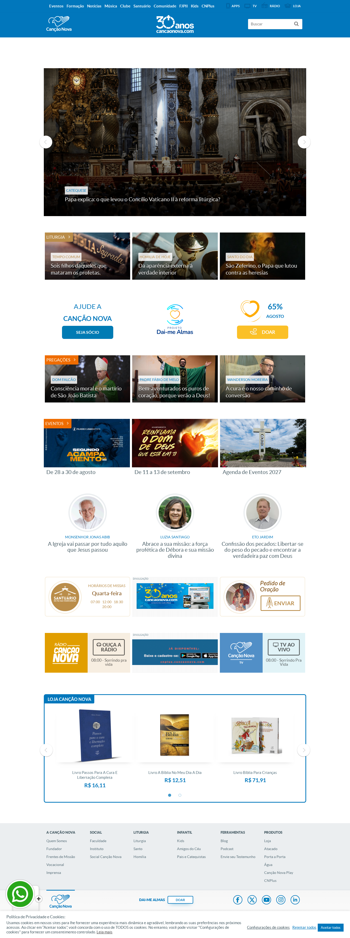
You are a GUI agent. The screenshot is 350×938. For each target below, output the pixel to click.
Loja (267, 841)
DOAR (268, 332)
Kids (180, 841)
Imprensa (53, 873)
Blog (224, 841)
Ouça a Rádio (111, 647)
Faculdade (98, 841)
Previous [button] (45, 142)
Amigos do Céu (189, 849)
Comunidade (165, 6)
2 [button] (180, 795)
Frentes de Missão (60, 857)
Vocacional (55, 865)
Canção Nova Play (278, 873)
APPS (236, 6)
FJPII (183, 6)
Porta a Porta (274, 857)
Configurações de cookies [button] (268, 927)
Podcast (227, 849)
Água (268, 865)
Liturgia (55, 237)
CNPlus (270, 881)
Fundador (54, 849)
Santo (137, 849)
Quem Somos (56, 841)
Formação (75, 6)
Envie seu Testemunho (238, 857)
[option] (175, 142)
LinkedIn (295, 900)
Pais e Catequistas (191, 857)
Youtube (266, 900)
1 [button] (170, 795)
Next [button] (304, 142)
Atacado (270, 849)
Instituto (97, 849)
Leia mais (104, 932)
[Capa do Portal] (175, 23)
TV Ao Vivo (286, 647)
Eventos (54, 423)
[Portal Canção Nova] (58, 24)
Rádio (275, 6)
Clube (125, 6)
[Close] (39, 899)
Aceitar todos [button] (331, 928)
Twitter (252, 900)
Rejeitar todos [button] (304, 927)
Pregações (58, 360)
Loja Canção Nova (69, 699)
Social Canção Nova (105, 857)
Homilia (139, 857)
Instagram (281, 900)
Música (111, 6)
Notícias (94, 6)
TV (255, 6)
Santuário (142, 6)
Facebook (238, 900)
